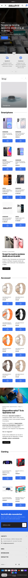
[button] (1, 5)
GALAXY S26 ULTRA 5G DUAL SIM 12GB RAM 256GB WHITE (20, 134)
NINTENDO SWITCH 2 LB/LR (19, 471)
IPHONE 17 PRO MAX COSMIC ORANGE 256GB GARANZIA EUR (7, 190)
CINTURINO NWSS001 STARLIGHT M (6, 298)
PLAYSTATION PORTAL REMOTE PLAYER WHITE (7, 498)
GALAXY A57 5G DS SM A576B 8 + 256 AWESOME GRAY (20, 162)
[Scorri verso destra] (15, 71)
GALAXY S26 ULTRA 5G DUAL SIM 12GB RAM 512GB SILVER (7, 219)
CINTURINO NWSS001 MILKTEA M (19, 298)
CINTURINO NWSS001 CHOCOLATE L (6, 375)
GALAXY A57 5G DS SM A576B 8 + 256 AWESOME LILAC (7, 134)
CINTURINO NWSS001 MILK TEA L (19, 375)
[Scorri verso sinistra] (12, 71)
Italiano (13, 1)
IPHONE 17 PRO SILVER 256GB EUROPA (19, 219)
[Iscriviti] (24, 525)
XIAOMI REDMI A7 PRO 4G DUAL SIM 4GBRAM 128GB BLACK (7, 162)
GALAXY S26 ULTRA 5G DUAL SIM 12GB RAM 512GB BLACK (20, 190)
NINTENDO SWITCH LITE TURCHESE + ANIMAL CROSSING (20, 498)
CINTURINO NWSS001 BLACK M (19, 323)
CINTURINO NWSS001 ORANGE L (6, 349)
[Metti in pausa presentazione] (14, 53)
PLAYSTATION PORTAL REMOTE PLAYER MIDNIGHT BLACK (6, 471)
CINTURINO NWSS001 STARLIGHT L (19, 349)
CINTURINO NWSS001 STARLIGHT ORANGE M (7, 323)
